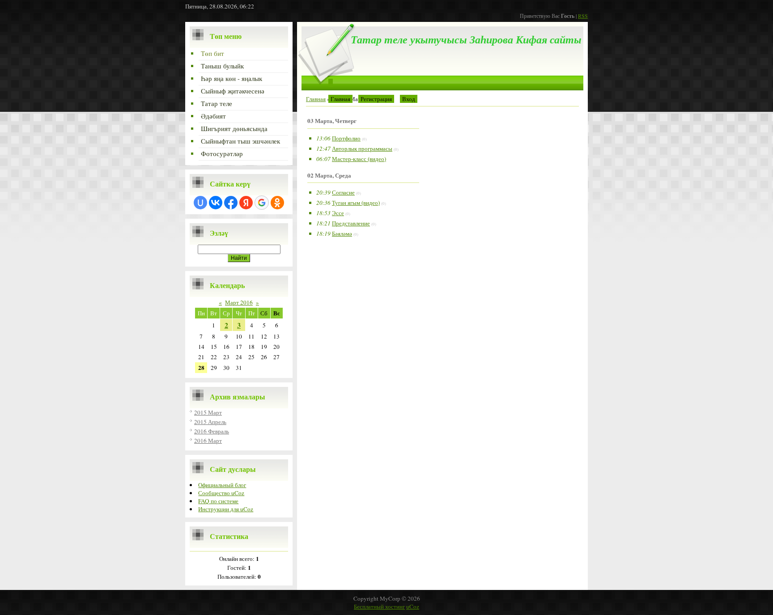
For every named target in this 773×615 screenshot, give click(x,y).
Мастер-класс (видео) (359, 159)
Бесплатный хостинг (379, 606)
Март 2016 (239, 302)
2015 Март (208, 412)
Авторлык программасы (362, 148)
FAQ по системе (218, 501)
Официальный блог (222, 485)
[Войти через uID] (200, 202)
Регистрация (376, 99)
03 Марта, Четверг (332, 120)
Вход (408, 99)
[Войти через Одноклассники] (277, 202)
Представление (351, 223)
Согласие (343, 192)
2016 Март (208, 441)
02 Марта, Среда (329, 175)
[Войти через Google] (262, 202)
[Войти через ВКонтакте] (215, 202)
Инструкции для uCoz (225, 509)
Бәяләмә (342, 233)
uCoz (412, 606)
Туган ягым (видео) (356, 203)
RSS (583, 15)
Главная (340, 99)
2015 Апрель (210, 422)
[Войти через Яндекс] (246, 202)
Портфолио (346, 138)
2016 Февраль (211, 431)
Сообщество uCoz (221, 493)
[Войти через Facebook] (231, 202)
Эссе (338, 213)
